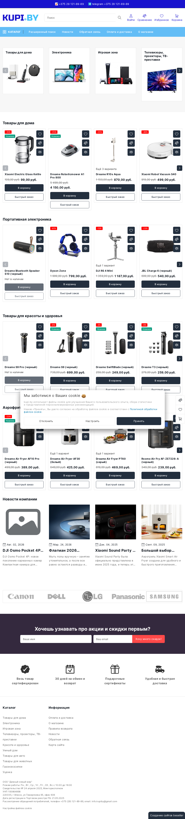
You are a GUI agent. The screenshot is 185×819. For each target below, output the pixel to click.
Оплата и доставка (120, 31)
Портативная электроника (27, 219)
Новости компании (20, 499)
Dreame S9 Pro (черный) (21, 367)
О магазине (146, 31)
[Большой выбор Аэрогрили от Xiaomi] (161, 522)
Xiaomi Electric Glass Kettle (23, 174)
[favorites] (180, 409)
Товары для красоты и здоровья (32, 316)
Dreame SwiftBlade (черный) (115, 367)
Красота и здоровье (16, 744)
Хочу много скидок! (148, 638)
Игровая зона (12, 728)
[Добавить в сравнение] (40, 143)
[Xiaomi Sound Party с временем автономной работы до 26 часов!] (115, 522)
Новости (68, 31)
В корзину (24, 187)
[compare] (180, 400)
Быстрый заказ (24, 196)
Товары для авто (14, 755)
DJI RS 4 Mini (104, 270)
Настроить (93, 421)
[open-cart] (180, 418)
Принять (139, 421)
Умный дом (10, 750)
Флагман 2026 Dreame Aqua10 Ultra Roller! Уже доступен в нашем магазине (69, 550)
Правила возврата (61, 728)
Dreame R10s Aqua (108, 174)
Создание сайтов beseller (166, 815)
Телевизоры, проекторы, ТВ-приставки (22, 736)
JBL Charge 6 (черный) (156, 270)
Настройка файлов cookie (17, 808)
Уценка (8, 772)
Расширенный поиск (43, 31)
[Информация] (40, 152)
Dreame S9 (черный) (64, 367)
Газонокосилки (13, 766)
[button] (179, 70)
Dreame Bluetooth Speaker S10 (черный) (22, 272)
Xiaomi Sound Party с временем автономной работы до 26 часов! (115, 550)
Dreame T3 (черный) (155, 367)
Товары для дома (18, 123)
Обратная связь (90, 31)
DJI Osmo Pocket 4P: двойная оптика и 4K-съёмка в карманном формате (22, 550)
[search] (120, 18)
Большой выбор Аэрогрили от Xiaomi (161, 550)
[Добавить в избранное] (40, 134)
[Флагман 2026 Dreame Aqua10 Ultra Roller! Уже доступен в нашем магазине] (69, 522)
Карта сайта (57, 744)
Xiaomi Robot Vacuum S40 (159, 174)
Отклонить (46, 421)
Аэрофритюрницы (19, 407)
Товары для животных (18, 761)
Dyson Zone (58, 270)
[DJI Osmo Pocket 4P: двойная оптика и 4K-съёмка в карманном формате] (23, 522)
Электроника (12, 723)
